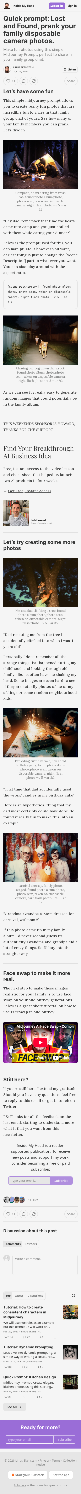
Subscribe (57, 6)
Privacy (44, 1460)
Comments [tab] (13, 1244)
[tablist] (21, 1244)
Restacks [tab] (31, 1244)
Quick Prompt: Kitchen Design (29, 1377)
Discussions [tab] (35, 1296)
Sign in (72, 6)
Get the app (61, 1475)
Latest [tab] (19, 1296)
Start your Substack (29, 1475)
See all (12, 1407)
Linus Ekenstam (23, 67)
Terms (56, 1460)
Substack (20, 1485)
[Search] (73, 1296)
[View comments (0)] (24, 81)
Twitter (10, 1106)
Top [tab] (8, 1296)
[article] (40, 1322)
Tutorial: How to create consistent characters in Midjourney (24, 1312)
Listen (72, 69)
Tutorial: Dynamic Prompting (28, 1347)
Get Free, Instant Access (29, 490)
